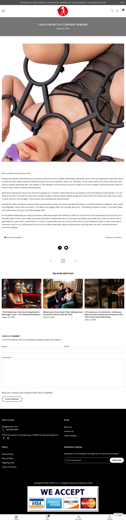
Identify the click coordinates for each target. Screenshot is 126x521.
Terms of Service (9, 467)
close (5, 2)
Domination (17, 237)
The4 (90, 483)
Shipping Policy (8, 462)
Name (5, 346)
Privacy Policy (7, 454)
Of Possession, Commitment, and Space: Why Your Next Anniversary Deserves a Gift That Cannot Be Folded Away (104, 314)
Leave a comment (114, 237)
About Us (68, 427)
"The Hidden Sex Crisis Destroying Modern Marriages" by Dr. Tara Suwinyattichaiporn (21, 313)
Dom (9, 237)
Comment (7, 357)
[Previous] (5, 300)
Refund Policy (7, 458)
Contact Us (69, 431)
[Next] (120, 300)
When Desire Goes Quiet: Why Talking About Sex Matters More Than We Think (63, 313)
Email (67, 346)
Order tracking (70, 435)
